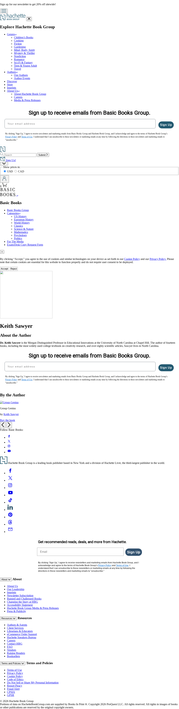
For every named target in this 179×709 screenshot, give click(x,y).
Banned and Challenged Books (24, 598)
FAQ (10, 646)
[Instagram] (10, 487)
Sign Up (166, 124)
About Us (12, 90)
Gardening (20, 46)
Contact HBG (14, 643)
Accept (4, 268)
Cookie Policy (132, 259)
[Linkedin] (10, 509)
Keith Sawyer (11, 414)
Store (10, 84)
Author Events (22, 78)
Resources (7, 618)
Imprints (11, 87)
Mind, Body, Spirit (24, 49)
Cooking (19, 40)
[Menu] (4, 11)
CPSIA (11, 692)
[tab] (89, 252)
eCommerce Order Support (22, 634)
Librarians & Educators (20, 631)
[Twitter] (10, 480)
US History (20, 216)
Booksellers (13, 656)
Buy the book (7, 420)
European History (24, 219)
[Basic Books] (17, 195)
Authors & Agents (17, 624)
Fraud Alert (13, 688)
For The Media (15, 241)
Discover (12, 81)
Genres (11, 34)
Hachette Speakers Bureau (21, 637)
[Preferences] (4, 164)
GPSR (10, 695)
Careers (18, 97)
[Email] (10, 531)
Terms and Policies (11, 663)
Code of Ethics (15, 679)
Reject (13, 268)
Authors (11, 71)
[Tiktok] (10, 502)
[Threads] (10, 524)
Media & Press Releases (27, 100)
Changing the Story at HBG (22, 601)
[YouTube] (10, 495)
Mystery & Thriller (24, 53)
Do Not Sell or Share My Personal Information (33, 682)
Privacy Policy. (158, 259)
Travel (17, 68)
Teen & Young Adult (25, 65)
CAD (21, 171)
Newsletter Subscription (20, 595)
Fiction (18, 43)
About (4, 579)
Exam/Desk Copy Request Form (25, 244)
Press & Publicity (16, 611)
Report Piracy (14, 685)
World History (22, 222)
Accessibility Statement (20, 604)
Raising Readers (16, 653)
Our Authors (21, 75)
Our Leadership (15, 589)
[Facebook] (10, 473)
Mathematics (21, 232)
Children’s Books (23, 37)
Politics (18, 238)
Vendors (11, 649)
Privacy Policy (15, 673)
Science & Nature (24, 228)
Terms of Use (14, 670)
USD (10, 171)
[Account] (4, 179)
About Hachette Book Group (30, 93)
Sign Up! (10, 160)
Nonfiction (20, 56)
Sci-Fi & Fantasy (23, 62)
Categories (13, 213)
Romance (19, 59)
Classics (18, 225)
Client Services (15, 627)
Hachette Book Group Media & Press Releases (33, 608)
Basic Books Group (18, 210)
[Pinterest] (10, 517)
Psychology (20, 235)
